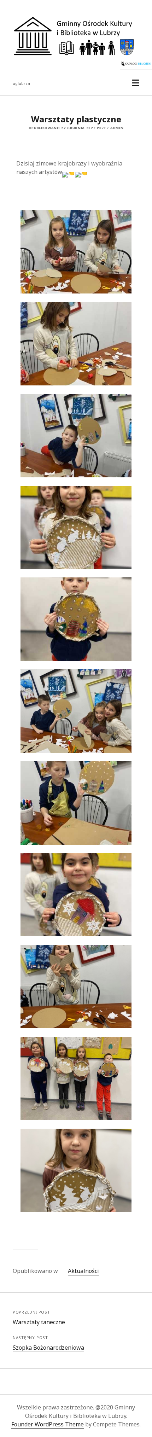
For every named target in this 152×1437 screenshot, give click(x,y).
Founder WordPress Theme (47, 1424)
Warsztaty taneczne (39, 1322)
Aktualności (83, 1271)
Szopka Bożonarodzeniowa (48, 1347)
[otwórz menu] (135, 82)
